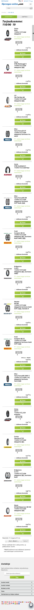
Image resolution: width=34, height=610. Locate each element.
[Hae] (31, 8)
